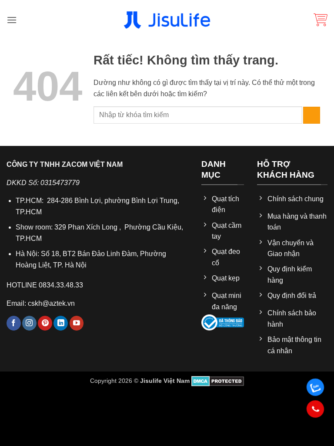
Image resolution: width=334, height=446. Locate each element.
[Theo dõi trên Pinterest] (45, 323)
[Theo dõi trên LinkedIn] (60, 323)
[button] (12, 19)
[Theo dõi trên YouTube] (77, 323)
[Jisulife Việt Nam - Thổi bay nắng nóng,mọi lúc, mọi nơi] (167, 20)
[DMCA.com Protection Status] (217, 380)
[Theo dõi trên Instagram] (29, 323)
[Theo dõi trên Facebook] (14, 323)
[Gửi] (311, 115)
